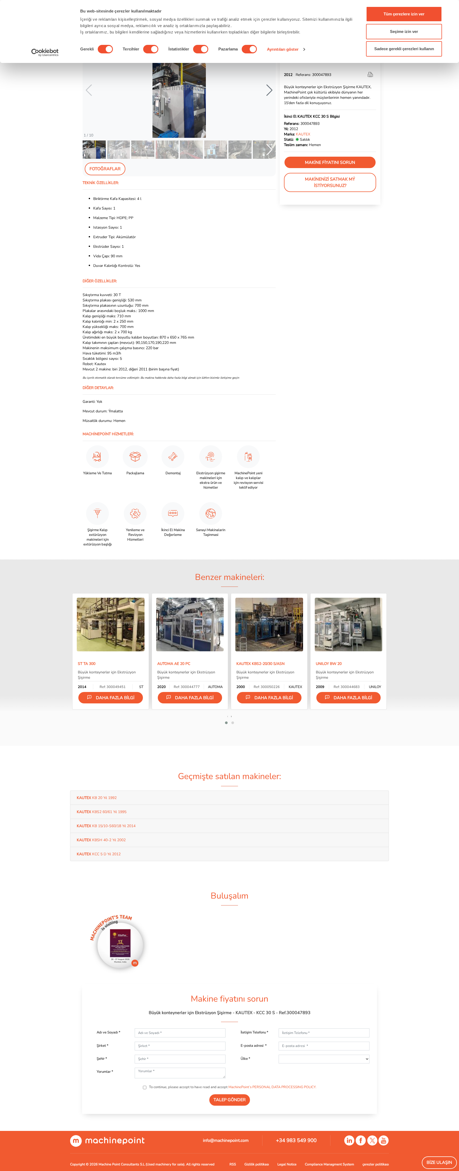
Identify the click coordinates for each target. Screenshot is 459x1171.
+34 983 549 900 (296, 1140)
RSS (233, 1164)
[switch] (150, 49)
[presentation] (227, 716)
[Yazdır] (371, 74)
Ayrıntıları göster (283, 49)
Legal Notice (286, 1164)
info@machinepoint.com (226, 1140)
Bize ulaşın (439, 1162)
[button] (269, 90)
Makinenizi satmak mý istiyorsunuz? (330, 182)
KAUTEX (303, 134)
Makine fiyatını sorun (330, 162)
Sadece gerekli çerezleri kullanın (404, 48)
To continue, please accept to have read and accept (232, 1087)
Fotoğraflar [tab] (105, 169)
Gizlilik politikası (256, 1164)
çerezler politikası (376, 1164)
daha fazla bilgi (115, 698)
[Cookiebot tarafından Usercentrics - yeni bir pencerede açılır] (45, 53)
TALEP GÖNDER (230, 1100)
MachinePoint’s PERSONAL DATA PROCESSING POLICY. (272, 1087)
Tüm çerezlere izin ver (404, 14)
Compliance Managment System (329, 1164)
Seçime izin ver (404, 31)
